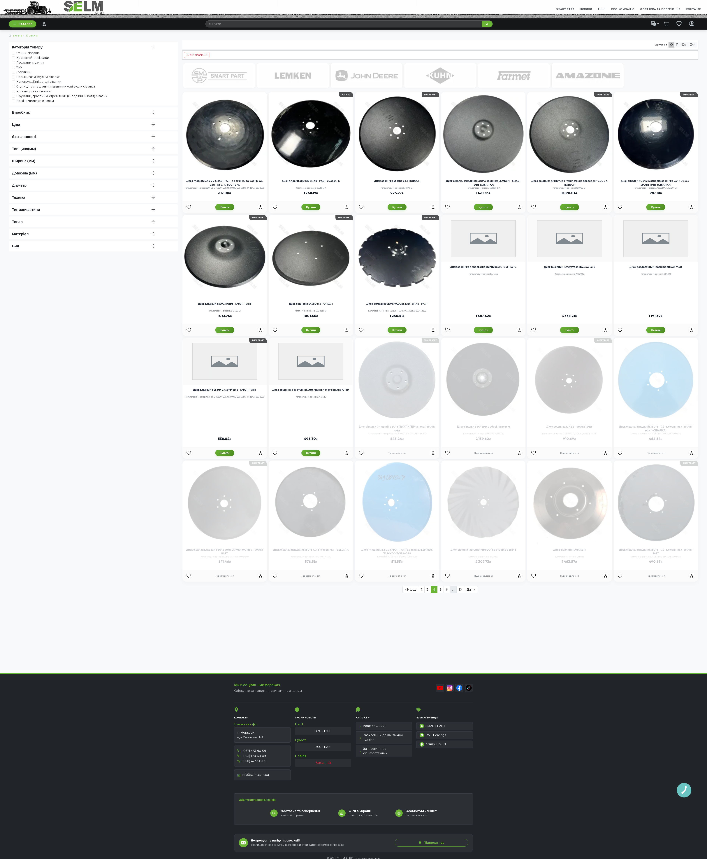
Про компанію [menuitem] (622, 9)
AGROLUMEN (435, 744)
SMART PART (435, 726)
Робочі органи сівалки (33, 91)
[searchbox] (344, 24)
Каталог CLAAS (374, 726)
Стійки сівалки (27, 53)
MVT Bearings (435, 735)
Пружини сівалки (30, 62)
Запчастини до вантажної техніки (383, 737)
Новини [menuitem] (586, 9)
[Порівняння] (44, 23)
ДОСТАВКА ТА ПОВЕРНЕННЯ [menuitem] (660, 9)
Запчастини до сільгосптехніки (375, 751)
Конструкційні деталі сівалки (38, 81)
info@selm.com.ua (255, 774)
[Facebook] (459, 688)
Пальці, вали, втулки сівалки (38, 77)
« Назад (410, 589)
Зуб (19, 67)
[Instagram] (450, 688)
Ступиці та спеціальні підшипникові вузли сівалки (55, 86)
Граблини (23, 72)
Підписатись (433, 842)
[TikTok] (469, 688)
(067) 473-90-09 (254, 751)
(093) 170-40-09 (254, 756)
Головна (17, 35)
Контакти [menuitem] (693, 9)
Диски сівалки (195, 55)
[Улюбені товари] (679, 23)
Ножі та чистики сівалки (35, 101)
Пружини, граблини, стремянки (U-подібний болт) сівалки (62, 96)
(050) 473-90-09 (254, 761)
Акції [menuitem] (602, 9)
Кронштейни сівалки (32, 58)
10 (460, 589)
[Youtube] (440, 688)
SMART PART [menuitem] (565, 9)
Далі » (471, 589)
